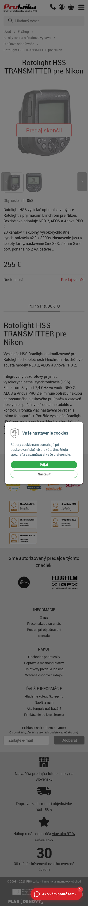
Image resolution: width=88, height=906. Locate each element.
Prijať (44, 464)
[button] (80, 889)
